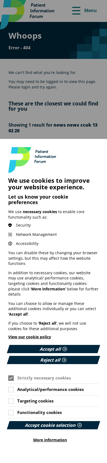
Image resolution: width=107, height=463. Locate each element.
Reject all (50, 360)
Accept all (50, 349)
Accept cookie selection (50, 425)
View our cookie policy (29, 336)
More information (50, 440)
